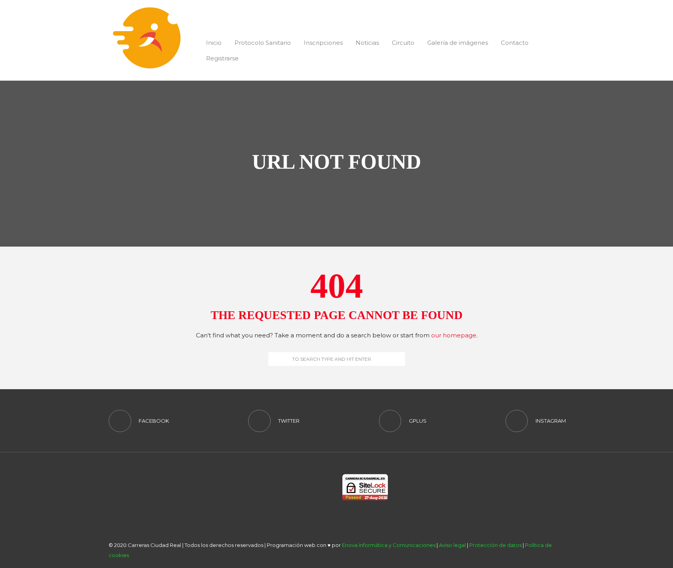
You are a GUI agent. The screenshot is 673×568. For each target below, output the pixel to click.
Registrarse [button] (222, 58)
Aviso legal (452, 545)
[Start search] (273, 359)
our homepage (453, 335)
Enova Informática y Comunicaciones (388, 545)
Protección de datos (495, 545)
